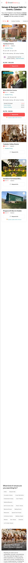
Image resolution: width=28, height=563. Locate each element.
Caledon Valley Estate (11, 144)
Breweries (21, 519)
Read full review (20, 58)
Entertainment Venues (8, 498)
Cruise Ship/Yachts (19, 495)
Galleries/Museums (8, 502)
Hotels (5, 491)
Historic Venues (19, 505)
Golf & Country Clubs (8, 505)
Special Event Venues (16, 512)
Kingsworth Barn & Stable (12, 211)
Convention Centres (8, 495)
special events (14, 14)
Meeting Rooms (18, 509)
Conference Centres (8, 516)
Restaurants (6, 512)
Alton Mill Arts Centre (10, 90)
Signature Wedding (8, 107)
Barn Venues (13, 519)
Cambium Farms (8, 44)
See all (22, 103)
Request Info (15, 66)
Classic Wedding (7, 105)
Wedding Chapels (19, 516)
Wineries (6, 519)
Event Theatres (19, 498)
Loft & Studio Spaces (8, 523)
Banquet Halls (12, 491)
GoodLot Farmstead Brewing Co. (15, 178)
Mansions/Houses (8, 509)
